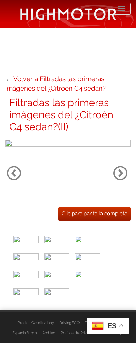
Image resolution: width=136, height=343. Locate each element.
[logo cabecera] (68, 13)
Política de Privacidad (80, 332)
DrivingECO (69, 322)
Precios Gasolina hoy (35, 322)
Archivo (48, 332)
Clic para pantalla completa (94, 213)
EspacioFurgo (24, 332)
